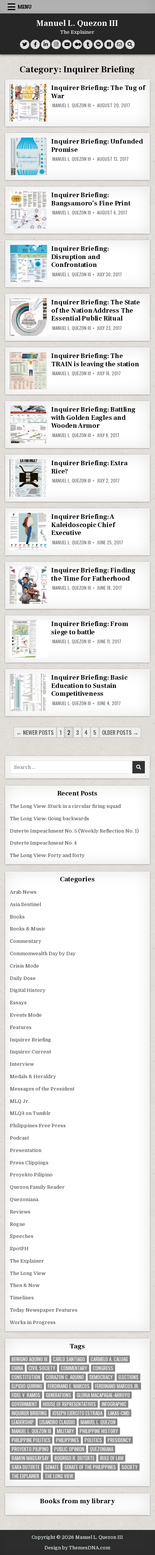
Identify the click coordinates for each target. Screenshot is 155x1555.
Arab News (23, 892)
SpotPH (19, 1248)
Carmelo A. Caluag (109, 1359)
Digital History (28, 990)
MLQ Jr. (19, 1101)
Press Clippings (29, 1163)
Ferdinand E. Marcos (69, 1386)
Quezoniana (24, 1199)
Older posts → (120, 732)
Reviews (20, 1212)
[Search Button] (130, 44)
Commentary (25, 941)
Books (17, 917)
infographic (114, 1404)
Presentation (25, 1150)
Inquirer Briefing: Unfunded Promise (97, 145)
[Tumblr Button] (88, 44)
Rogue (17, 1224)
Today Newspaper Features (44, 1310)
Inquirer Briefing (30, 1040)
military (65, 1431)
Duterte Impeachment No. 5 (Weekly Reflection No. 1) (74, 831)
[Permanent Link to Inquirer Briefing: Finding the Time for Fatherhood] (28, 585)
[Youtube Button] (66, 44)
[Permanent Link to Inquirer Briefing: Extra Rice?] (28, 478)
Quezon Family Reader (37, 1187)
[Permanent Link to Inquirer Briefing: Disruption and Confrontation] (28, 263)
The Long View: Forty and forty (47, 855)
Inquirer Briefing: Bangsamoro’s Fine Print (90, 199)
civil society (42, 1368)
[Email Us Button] (119, 44)
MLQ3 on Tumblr (30, 1113)
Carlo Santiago (69, 1359)
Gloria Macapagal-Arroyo (103, 1395)
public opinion (69, 1449)
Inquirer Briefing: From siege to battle (89, 628)
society (130, 1467)
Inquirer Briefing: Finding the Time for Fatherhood (93, 574)
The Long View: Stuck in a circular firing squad (65, 806)
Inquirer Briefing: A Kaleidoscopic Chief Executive (83, 524)
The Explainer (27, 1261)
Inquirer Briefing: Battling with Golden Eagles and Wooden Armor (93, 417)
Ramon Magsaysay (30, 1458)
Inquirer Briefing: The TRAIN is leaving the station (95, 360)
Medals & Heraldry (33, 1076)
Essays (18, 1002)
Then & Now (25, 1285)
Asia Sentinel (25, 904)
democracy (101, 1377)
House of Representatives (69, 1404)
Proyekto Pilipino (31, 1174)
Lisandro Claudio (57, 1422)
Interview (22, 1064)
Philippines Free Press (38, 1125)
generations (58, 1395)
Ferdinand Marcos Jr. (117, 1386)
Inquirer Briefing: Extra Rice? (89, 467)
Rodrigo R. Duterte (74, 1458)
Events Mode (26, 1015)
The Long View (28, 1273)
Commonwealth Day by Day (43, 953)
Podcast (19, 1138)
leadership (23, 1422)
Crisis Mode (24, 966)
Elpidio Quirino (27, 1386)
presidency (119, 1440)
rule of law (111, 1458)
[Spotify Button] (98, 44)
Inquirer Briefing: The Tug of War (98, 92)
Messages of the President (42, 1089)
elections (128, 1377)
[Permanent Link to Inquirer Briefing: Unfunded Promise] (28, 156)
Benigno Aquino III (29, 1359)
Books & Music (28, 929)
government (24, 1404)
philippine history (99, 1431)
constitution (26, 1377)
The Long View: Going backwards (50, 818)
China (17, 1368)
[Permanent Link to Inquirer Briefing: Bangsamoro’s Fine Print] (28, 210)
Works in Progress (33, 1322)
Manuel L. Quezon (98, 1422)
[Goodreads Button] (109, 44)
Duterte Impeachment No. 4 (43, 843)
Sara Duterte (26, 1467)
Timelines (22, 1297)
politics (93, 1440)
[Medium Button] (77, 44)
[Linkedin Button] (45, 44)
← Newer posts (35, 732)
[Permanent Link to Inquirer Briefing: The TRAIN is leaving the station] (28, 370)
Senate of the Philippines (90, 1467)
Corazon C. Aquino (65, 1377)
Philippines (67, 1440)
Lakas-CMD (118, 1413)
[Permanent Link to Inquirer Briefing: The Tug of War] (28, 102)
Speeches (21, 1236)
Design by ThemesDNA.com (77, 1548)
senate (52, 1467)
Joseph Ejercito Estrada (77, 1413)
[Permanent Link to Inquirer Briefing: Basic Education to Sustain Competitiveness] (28, 692)
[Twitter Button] (24, 44)
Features (21, 1027)
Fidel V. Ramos (26, 1395)
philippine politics (31, 1440)
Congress (103, 1368)
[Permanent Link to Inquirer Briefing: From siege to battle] (28, 639)
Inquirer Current (30, 1052)
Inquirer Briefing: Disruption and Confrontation (80, 256)
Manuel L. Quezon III (77, 23)
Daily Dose (23, 978)
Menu (25, 7)
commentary (74, 1368)
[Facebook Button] (35, 44)
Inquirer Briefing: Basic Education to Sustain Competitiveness (89, 685)
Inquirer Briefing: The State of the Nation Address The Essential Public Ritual (95, 310)
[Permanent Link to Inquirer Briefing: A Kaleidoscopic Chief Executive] (28, 531)
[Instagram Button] (56, 44)
